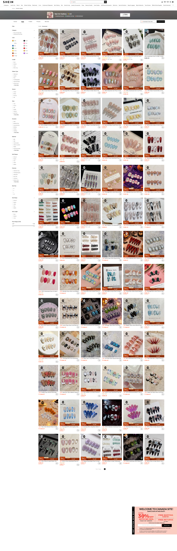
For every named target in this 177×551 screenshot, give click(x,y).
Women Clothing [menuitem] (27, 5)
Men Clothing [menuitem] (57, 5)
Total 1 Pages (98, 469)
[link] (165, 2)
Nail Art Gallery (61, 14)
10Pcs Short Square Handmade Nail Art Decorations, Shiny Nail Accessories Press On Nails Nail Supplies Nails (48, 325)
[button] (170, 2)
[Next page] (106, 469)
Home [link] (13, 8)
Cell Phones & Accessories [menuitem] (106, 5)
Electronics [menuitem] (115, 5)
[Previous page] (103, 469)
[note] (48, 53)
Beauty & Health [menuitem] (89, 5)
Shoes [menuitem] (83, 5)
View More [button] (16, 85)
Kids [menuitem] (62, 5)
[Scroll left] (171, 5)
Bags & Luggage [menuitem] (131, 5)
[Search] (105, 2)
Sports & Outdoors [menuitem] (122, 5)
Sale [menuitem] (22, 5)
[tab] (15, 21)
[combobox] (44, 26)
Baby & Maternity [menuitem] (139, 5)
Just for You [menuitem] (13, 5)
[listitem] (60, 16)
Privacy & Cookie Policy (146, 529)
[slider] (13, 225)
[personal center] (162, 2)
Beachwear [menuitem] (34, 5)
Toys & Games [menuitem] (148, 5)
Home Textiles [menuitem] (97, 5)
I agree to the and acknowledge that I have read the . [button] (155, 529)
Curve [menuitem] (40, 5)
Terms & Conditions (150, 528)
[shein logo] (8, 1)
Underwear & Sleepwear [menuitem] (47, 5)
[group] (23, 32)
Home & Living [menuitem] (67, 5)
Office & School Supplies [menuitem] (157, 5)
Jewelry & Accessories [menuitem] (75, 5)
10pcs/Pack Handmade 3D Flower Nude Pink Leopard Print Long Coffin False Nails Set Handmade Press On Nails (91, 225)
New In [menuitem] (18, 5)
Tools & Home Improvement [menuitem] (168, 5)
